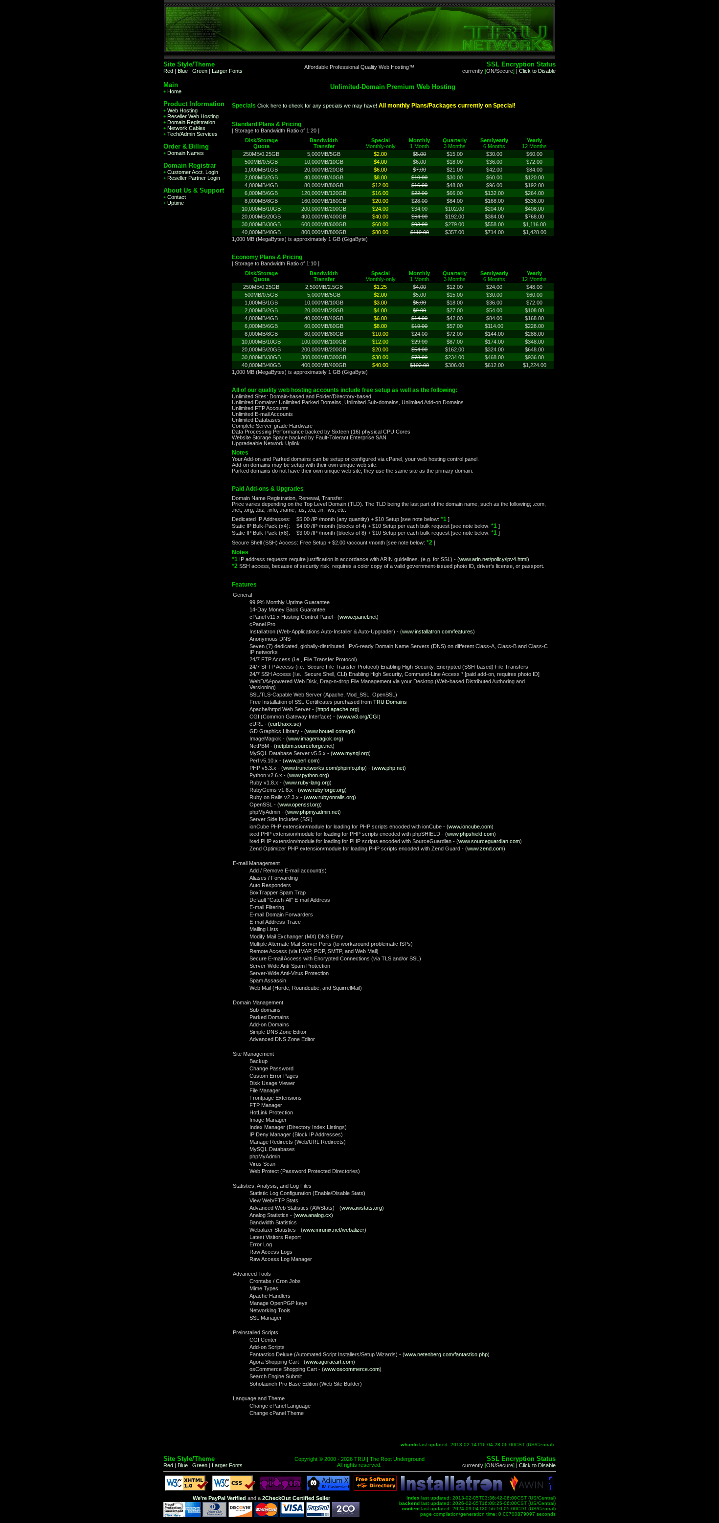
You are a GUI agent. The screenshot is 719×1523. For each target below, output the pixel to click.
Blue (183, 71)
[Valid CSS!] (233, 1489)
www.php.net (389, 768)
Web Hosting (180, 110)
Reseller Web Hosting (191, 116)
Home (172, 91)
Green (199, 71)
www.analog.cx (313, 1215)
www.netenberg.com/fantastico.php (446, 1354)
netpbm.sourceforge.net (304, 746)
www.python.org (308, 775)
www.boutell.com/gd (329, 731)
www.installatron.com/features (437, 631)
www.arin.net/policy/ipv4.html (493, 559)
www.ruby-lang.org (307, 782)
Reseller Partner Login (191, 178)
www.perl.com (301, 760)
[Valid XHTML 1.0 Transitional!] (186, 1489)
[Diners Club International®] (214, 1515)
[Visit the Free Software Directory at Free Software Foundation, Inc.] (375, 1489)
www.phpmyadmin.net (313, 812)
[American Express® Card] (182, 1515)
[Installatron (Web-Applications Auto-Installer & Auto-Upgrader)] (451, 1489)
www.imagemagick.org (314, 738)
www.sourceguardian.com (489, 841)
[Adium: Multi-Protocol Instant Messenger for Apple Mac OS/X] (328, 1489)
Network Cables (184, 128)
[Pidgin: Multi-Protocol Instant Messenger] (280, 1489)
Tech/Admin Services (190, 134)
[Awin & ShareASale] (526, 1489)
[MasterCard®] (266, 1515)
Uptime (173, 203)
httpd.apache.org (337, 709)
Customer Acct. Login (190, 172)
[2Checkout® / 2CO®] (346, 1515)
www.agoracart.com (329, 1362)
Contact (174, 197)
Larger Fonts (227, 71)
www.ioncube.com (470, 826)
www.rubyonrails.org (330, 797)
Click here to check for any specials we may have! (317, 106)
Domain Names (183, 153)
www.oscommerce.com (352, 1369)
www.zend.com (485, 848)
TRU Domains (390, 702)
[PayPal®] (318, 1515)
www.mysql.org (351, 753)
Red (168, 71)
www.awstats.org (361, 1208)
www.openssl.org (299, 804)
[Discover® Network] (240, 1515)
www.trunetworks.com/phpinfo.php (324, 768)
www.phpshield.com (470, 834)
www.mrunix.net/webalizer (333, 1230)
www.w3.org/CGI (358, 716)
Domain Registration (189, 122)
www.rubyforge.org (322, 790)
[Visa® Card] (292, 1515)
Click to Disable (537, 71)
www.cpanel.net (358, 617)
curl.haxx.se (284, 724)
